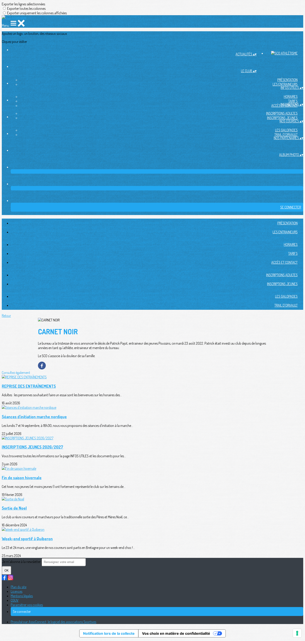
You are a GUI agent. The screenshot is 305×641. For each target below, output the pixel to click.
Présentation (287, 80)
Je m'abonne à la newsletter (21, 561)
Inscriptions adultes (282, 113)
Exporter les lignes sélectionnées (23, 4)
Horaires (291, 96)
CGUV (15, 600)
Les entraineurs (285, 84)
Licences (16, 591)
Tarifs (293, 101)
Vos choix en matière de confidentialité (176, 633)
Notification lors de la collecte (109, 633)
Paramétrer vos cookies (27, 605)
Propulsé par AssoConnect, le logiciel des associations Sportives (53, 622)
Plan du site (18, 587)
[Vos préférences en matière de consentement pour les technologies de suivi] (297, 633)
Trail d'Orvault (286, 134)
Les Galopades (286, 130)
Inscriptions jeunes (282, 118)
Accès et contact (284, 262)
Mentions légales (22, 596)
